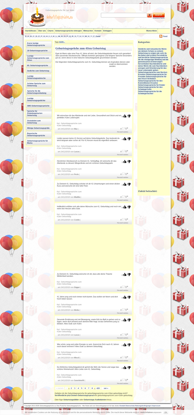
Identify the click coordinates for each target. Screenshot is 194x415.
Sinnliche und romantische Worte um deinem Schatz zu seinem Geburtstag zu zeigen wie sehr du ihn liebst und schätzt (152, 52)
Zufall (98, 36)
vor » (106, 388)
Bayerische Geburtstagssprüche (36, 134)
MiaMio (77, 197)
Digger (77, 287)
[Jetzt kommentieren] (123, 128)
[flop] (128, 116)
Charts (51, 31)
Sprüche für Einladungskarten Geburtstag (34, 113)
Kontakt (98, 31)
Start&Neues (30, 31)
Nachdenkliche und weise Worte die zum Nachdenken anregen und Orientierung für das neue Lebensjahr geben (152, 67)
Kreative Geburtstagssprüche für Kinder (151, 84)
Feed (165, 36)
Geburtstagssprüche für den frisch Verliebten (152, 78)
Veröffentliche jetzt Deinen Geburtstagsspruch (75, 395)
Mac (76, 129)
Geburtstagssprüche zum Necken (152, 72)
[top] (124, 116)
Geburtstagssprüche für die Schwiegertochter (150, 92)
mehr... (62, 42)
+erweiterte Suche (158, 18)
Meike (76, 310)
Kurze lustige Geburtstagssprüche (36, 44)
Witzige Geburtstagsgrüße (38, 128)
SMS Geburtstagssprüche (38, 106)
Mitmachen (88, 31)
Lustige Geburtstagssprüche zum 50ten (38, 58)
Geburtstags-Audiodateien (95, 400)
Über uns (42, 31)
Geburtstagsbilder (71, 400)
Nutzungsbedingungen (143, 406)
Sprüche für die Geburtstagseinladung (36, 92)
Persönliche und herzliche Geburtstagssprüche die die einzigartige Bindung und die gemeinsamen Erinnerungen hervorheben (153, 59)
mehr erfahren (146, 412)
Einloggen (107, 31)
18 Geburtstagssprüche (37, 51)
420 (98, 388)
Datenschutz (130, 406)
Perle (76, 174)
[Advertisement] (82, 85)
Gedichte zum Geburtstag (38, 71)
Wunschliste (151, 31)
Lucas (76, 152)
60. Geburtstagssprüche (37, 65)
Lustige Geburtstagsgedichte (36, 99)
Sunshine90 (79, 380)
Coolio (77, 220)
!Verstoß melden (122, 132)
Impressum (156, 406)
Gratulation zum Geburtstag (34, 122)
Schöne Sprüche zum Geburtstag (36, 84)
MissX (76, 358)
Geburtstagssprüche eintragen (68, 31)
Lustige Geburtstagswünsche (36, 77)
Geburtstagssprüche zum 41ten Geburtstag (69, 124)
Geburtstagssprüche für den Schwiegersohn (150, 88)
